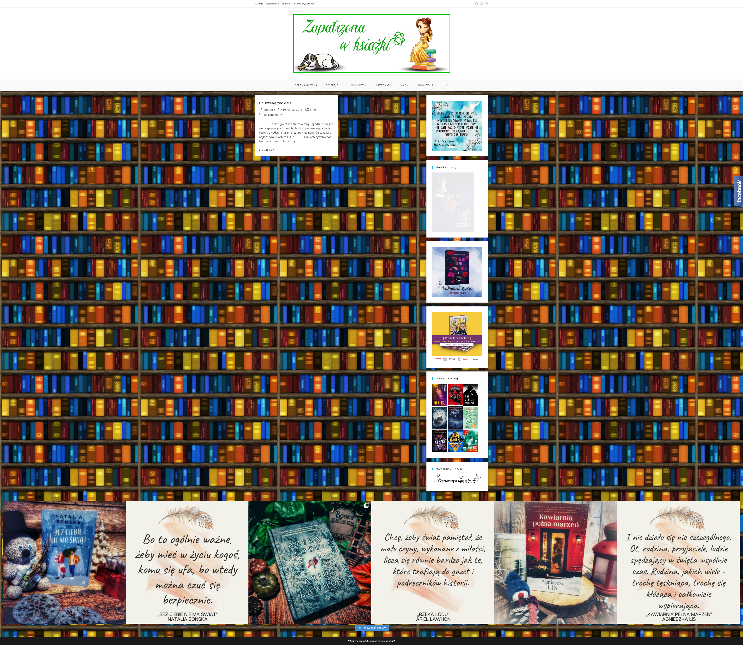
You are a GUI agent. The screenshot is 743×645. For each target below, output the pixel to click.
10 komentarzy (273, 115)
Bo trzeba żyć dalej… (277, 103)
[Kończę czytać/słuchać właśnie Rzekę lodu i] (432, 562)
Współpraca (272, 3)
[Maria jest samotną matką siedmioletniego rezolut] (64, 562)
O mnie (259, 3)
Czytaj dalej (266, 150)
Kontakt (286, 3)
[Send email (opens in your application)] (486, 4)
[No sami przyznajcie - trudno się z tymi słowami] (187, 562)
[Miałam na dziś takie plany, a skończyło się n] (678, 562)
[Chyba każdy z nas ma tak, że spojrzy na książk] (309, 562)
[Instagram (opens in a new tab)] (481, 4)
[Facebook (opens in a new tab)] (476, 4)
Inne (313, 110)
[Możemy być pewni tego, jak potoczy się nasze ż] (555, 562)
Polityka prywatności (304, 3)
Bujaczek (269, 110)
